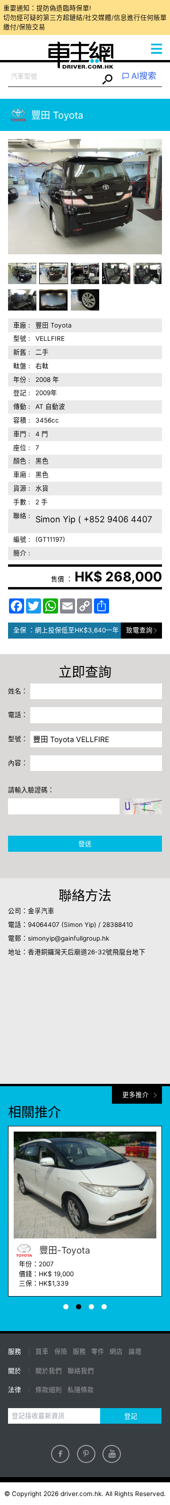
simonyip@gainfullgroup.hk (68, 938)
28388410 (117, 924)
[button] (22, 273)
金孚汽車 (41, 911)
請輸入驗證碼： (31, 790)
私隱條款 (81, 1389)
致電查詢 (139, 630)
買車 (42, 1351)
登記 (130, 1416)
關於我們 (48, 1371)
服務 (79, 1351)
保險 (61, 1351)
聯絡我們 (81, 1371)
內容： (18, 763)
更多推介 (135, 1094)
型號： (18, 739)
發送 (85, 844)
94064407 (44, 924)
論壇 (135, 1351)
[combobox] (53, 77)
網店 (116, 1351)
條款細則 (48, 1389)
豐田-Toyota (63, 1250)
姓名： (18, 691)
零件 (97, 1351)
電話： (18, 714)
